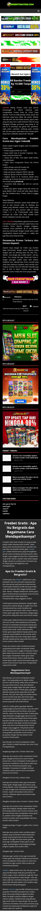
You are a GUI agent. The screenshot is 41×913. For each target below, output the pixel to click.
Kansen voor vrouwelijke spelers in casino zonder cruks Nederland (25, 457)
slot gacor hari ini (9, 504)
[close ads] (35, 65)
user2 (19, 91)
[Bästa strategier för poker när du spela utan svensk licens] (7, 481)
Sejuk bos (12, 889)
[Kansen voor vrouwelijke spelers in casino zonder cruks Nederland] (7, 460)
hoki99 (5, 511)
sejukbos (6, 513)
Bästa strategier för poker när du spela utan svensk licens (25, 478)
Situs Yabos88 (8, 221)
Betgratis (19, 580)
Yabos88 (6, 108)
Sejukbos (6, 870)
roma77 (5, 509)
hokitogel (6, 506)
